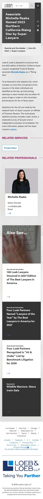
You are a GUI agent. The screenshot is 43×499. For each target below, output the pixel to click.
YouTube (35, 440)
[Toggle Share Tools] (38, 26)
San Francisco (11, 433)
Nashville (12, 430)
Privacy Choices (20, 447)
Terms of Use (11, 445)
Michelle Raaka (17, 197)
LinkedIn (7, 440)
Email (10, 209)
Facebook (18, 440)
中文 (21, 6)
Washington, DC (27, 430)
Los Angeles (10, 428)
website (13, 129)
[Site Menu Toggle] (38, 6)
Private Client (10, 147)
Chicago (34, 428)
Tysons (24, 433)
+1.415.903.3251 (14, 206)
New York (22, 428)
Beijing (33, 433)
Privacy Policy (27, 442)
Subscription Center (28, 445)
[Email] (38, 21)
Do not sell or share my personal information (21, 449)
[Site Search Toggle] (32, 6)
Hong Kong (21, 435)
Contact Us (14, 442)
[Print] (38, 30)
